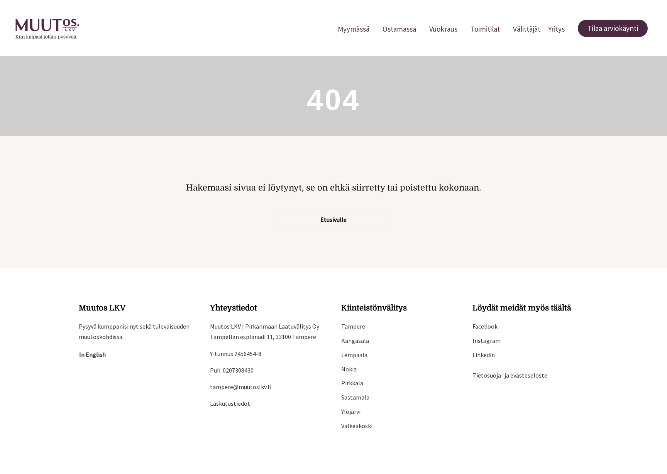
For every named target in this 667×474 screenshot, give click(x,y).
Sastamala (355, 397)
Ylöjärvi (351, 411)
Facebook (485, 326)
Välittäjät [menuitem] (526, 29)
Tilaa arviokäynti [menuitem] (612, 28)
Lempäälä (354, 355)
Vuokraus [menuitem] (443, 29)
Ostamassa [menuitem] (399, 29)
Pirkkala (352, 383)
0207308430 (238, 370)
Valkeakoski (356, 426)
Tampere (353, 326)
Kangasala (355, 340)
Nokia (349, 369)
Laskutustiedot (230, 403)
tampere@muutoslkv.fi (240, 387)
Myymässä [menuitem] (353, 29)
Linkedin (483, 355)
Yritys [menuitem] (556, 29)
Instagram (486, 340)
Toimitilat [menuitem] (485, 29)
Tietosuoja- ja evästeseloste (509, 375)
